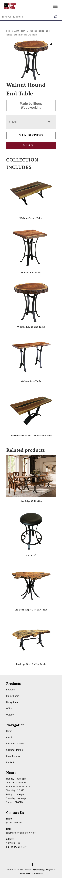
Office (9, 708)
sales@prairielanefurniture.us (20, 832)
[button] (50, 43)
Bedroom (10, 689)
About (9, 737)
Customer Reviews (15, 743)
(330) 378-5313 (14, 822)
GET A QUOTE (31, 145)
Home (9, 31)
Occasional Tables (35, 31)
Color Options (13, 756)
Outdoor (10, 714)
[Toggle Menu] (55, 6)
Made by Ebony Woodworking (31, 105)
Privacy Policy (38, 870)
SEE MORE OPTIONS (31, 135)
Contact (10, 762)
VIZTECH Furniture (35, 873)
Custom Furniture (15, 750)
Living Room (19, 31)
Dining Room (12, 696)
